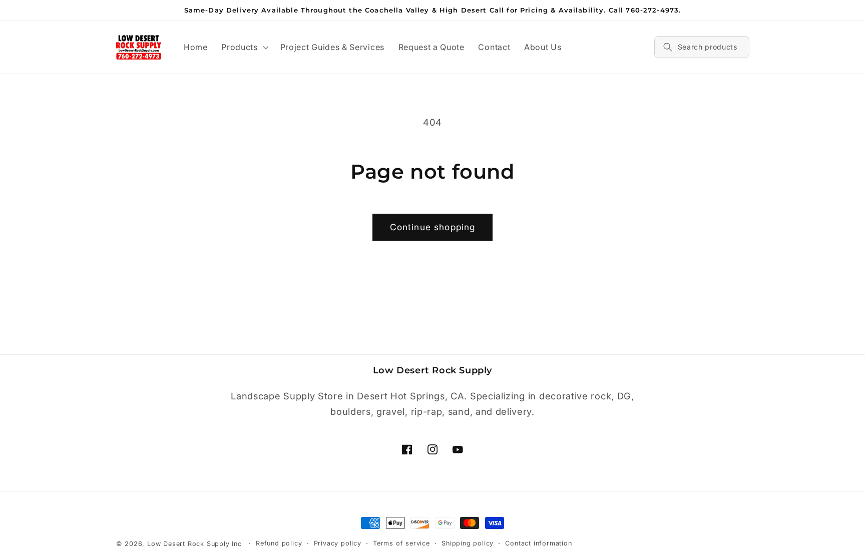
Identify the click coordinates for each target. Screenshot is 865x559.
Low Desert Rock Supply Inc (194, 543)
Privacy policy (337, 543)
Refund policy (279, 543)
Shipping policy (468, 543)
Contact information (538, 543)
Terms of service (401, 543)
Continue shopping (433, 227)
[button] (243, 47)
